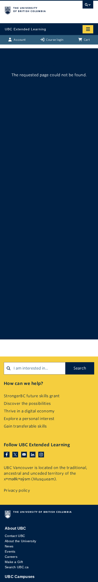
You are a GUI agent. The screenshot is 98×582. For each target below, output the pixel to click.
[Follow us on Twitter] (15, 454)
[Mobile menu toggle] (88, 29)
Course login (54, 39)
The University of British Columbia (36, 10)
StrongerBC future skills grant (31, 396)
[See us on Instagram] (41, 454)
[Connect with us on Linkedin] (32, 454)
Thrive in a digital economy (29, 411)
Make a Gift (14, 562)
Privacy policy (17, 490)
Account (19, 39)
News (9, 546)
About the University (20, 541)
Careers (11, 557)
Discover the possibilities (27, 403)
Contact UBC (15, 536)
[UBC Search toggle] (88, 6)
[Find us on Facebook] (7, 454)
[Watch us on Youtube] (24, 454)
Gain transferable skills (25, 426)
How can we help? (23, 383)
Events (10, 551)
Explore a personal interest (29, 418)
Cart (86, 39)
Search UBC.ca (17, 567)
